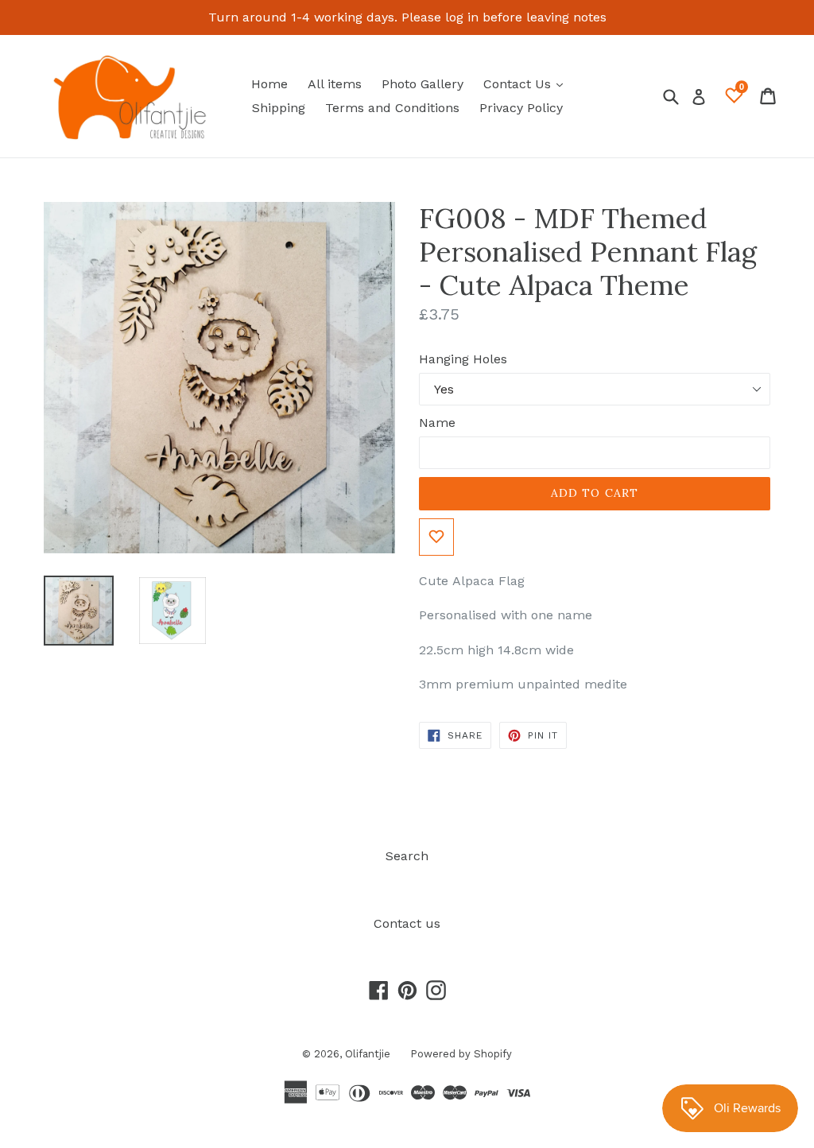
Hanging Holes (463, 359)
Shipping (278, 107)
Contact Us (527, 83)
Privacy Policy (521, 107)
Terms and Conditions (392, 107)
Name (437, 422)
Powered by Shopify (461, 1054)
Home (269, 83)
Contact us (407, 923)
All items (335, 83)
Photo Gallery (422, 83)
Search (407, 855)
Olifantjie (367, 1054)
